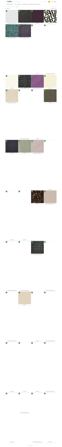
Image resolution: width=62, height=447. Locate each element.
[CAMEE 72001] (11, 81)
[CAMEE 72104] (37, 315)
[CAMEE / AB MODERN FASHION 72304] (50, 265)
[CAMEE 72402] (37, 48)
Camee (12, 38)
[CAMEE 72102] (11, 417)
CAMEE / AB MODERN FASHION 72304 (50, 290)
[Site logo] (9, 1)
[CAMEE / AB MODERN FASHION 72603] (50, 48)
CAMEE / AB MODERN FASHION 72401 (24, 290)
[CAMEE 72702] (37, 113)
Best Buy (14, 6)
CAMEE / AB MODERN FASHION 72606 (37, 254)
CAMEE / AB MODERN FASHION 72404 (50, 203)
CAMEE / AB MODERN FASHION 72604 (24, 37)
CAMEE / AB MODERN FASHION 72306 (24, 138)
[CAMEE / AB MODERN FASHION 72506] (24, 16)
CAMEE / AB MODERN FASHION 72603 (50, 73)
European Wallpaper (15, 38)
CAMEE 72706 (24, 391)
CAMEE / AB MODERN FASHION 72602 (11, 290)
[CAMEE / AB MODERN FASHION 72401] (24, 265)
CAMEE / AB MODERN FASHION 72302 (11, 102)
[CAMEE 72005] (11, 366)
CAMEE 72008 (24, 239)
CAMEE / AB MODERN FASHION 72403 (11, 23)
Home (6, 6)
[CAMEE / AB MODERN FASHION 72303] (37, 146)
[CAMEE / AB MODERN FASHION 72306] (24, 113)
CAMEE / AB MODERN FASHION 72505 (11, 37)
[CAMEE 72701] (24, 146)
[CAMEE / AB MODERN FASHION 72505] (11, 30)
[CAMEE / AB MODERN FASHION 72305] (11, 315)
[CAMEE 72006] (37, 366)
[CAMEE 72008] (24, 214)
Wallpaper (11, 6)
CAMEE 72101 (50, 189)
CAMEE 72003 (24, 304)
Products (9, 6)
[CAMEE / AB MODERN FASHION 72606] (37, 247)
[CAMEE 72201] (37, 196)
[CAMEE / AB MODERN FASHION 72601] (24, 402)
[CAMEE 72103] (50, 16)
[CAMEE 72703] (50, 95)
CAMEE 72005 (11, 391)
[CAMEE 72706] (24, 366)
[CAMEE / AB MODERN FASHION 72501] (50, 366)
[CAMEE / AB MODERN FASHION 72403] (11, 16)
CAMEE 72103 (50, 23)
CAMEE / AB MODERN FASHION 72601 (24, 412)
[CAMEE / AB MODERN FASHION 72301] (37, 417)
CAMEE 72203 (11, 239)
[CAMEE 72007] (37, 16)
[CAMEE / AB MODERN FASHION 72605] (24, 81)
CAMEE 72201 (37, 203)
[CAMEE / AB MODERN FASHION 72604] (24, 30)
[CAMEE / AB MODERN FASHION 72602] (11, 265)
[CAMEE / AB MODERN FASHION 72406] (37, 81)
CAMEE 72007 (37, 23)
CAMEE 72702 (37, 138)
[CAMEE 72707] (50, 417)
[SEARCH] (49, 1)
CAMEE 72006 (37, 391)
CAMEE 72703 (50, 102)
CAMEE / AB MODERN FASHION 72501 (50, 391)
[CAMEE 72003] (24, 297)
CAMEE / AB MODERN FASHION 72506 (24, 23)
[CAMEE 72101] (50, 164)
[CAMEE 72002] (50, 81)
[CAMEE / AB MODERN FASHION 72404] (50, 196)
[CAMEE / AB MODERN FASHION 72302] (11, 95)
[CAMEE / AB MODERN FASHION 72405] (50, 315)
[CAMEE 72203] (11, 214)
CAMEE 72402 (37, 73)
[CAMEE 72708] (11, 146)
